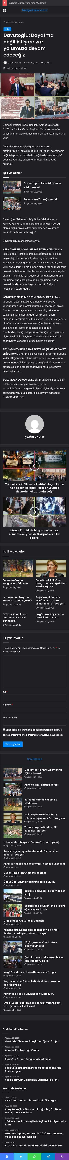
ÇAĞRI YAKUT (14, 62)
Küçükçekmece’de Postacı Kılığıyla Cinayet (40, 944)
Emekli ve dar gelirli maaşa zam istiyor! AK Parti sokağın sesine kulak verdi (32, 1004)
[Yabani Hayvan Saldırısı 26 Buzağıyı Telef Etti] (13, 831)
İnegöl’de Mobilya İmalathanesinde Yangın (30, 972)
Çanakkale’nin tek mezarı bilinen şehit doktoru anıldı (44, 959)
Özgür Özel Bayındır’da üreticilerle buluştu (50, 616)
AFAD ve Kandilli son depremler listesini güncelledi (15, 617)
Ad (5, 692)
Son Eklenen (34, 759)
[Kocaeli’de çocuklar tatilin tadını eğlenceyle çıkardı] (13, 910)
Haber (21, 22)
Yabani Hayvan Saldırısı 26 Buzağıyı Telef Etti (40, 828)
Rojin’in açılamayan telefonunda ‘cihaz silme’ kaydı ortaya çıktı (50, 600)
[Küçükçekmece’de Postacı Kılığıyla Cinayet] (13, 947)
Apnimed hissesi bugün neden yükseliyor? (29, 994)
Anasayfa (11, 22)
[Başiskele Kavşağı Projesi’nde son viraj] (13, 895)
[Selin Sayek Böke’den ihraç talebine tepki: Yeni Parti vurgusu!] (51, 568)
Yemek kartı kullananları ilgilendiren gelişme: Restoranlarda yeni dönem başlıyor (31, 931)
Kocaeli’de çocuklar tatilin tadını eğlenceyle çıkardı (44, 907)
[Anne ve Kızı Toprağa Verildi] (12, 203)
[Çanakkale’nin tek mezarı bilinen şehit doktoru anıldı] (13, 962)
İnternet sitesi (10, 717)
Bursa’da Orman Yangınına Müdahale (27, 3)
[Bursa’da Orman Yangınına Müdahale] (18, 568)
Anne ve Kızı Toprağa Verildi (40, 199)
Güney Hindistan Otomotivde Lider (25, 872)
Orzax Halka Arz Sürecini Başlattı (24, 920)
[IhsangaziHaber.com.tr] (34, 10)
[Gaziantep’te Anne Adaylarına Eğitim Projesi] (12, 187)
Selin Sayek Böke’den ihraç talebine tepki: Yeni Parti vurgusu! (51, 583)
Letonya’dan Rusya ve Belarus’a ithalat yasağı (17, 599)
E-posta (8, 704)
